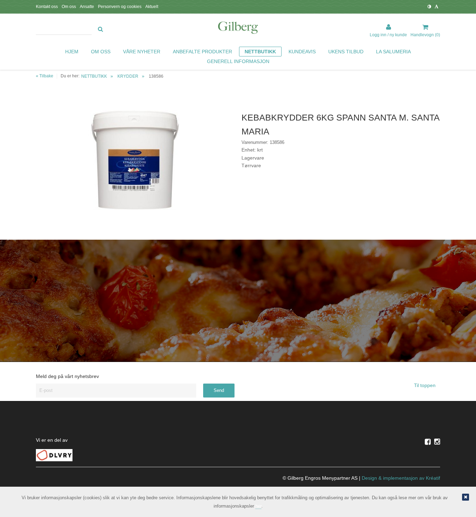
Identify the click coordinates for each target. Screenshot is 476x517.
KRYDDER (127, 76)
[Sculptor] (238, 29)
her (258, 506)
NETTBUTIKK (94, 76)
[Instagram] (437, 442)
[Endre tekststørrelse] (436, 6)
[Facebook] (428, 442)
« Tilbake (44, 76)
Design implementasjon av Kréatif (401, 478)
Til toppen (425, 385)
